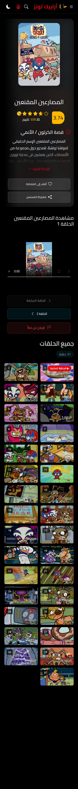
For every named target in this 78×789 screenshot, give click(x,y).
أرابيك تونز (45, 6)
